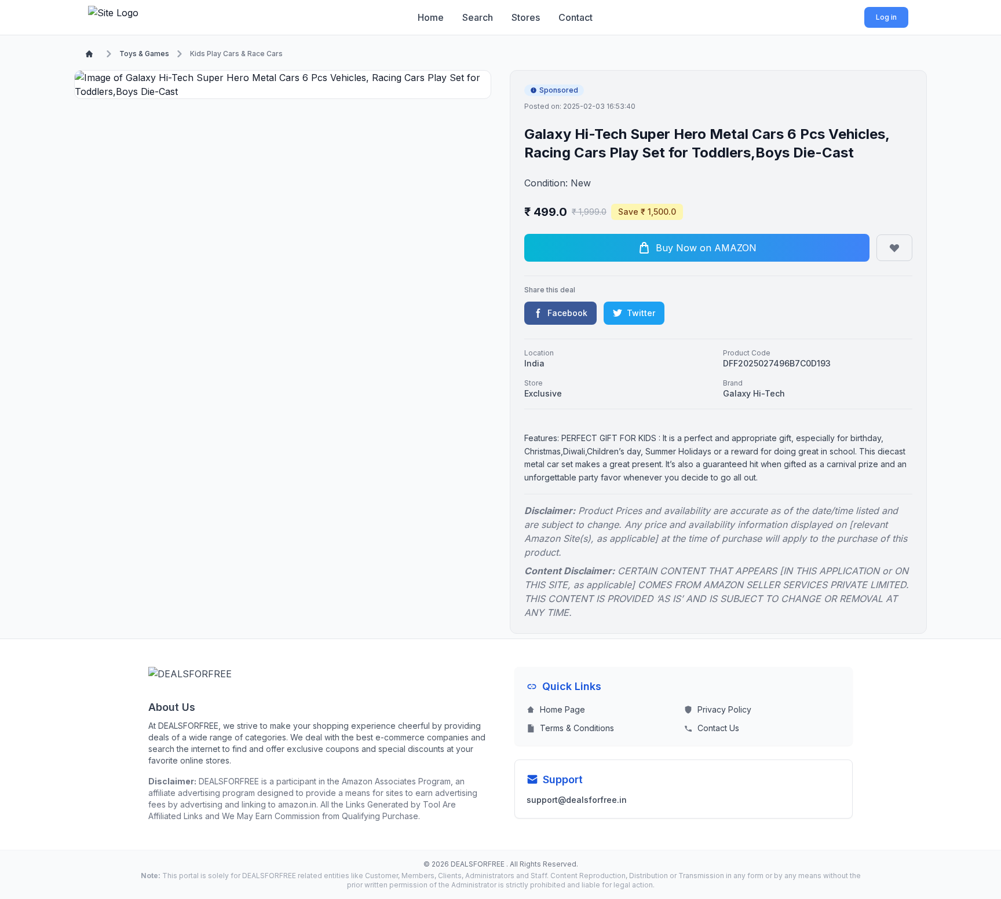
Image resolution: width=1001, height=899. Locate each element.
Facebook (567, 313)
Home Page (562, 709)
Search (477, 17)
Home (431, 17)
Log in (886, 17)
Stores (526, 17)
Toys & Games (144, 53)
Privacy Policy (724, 709)
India (534, 363)
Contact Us (718, 728)
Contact (575, 17)
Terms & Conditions (577, 728)
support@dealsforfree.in (577, 800)
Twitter (641, 313)
